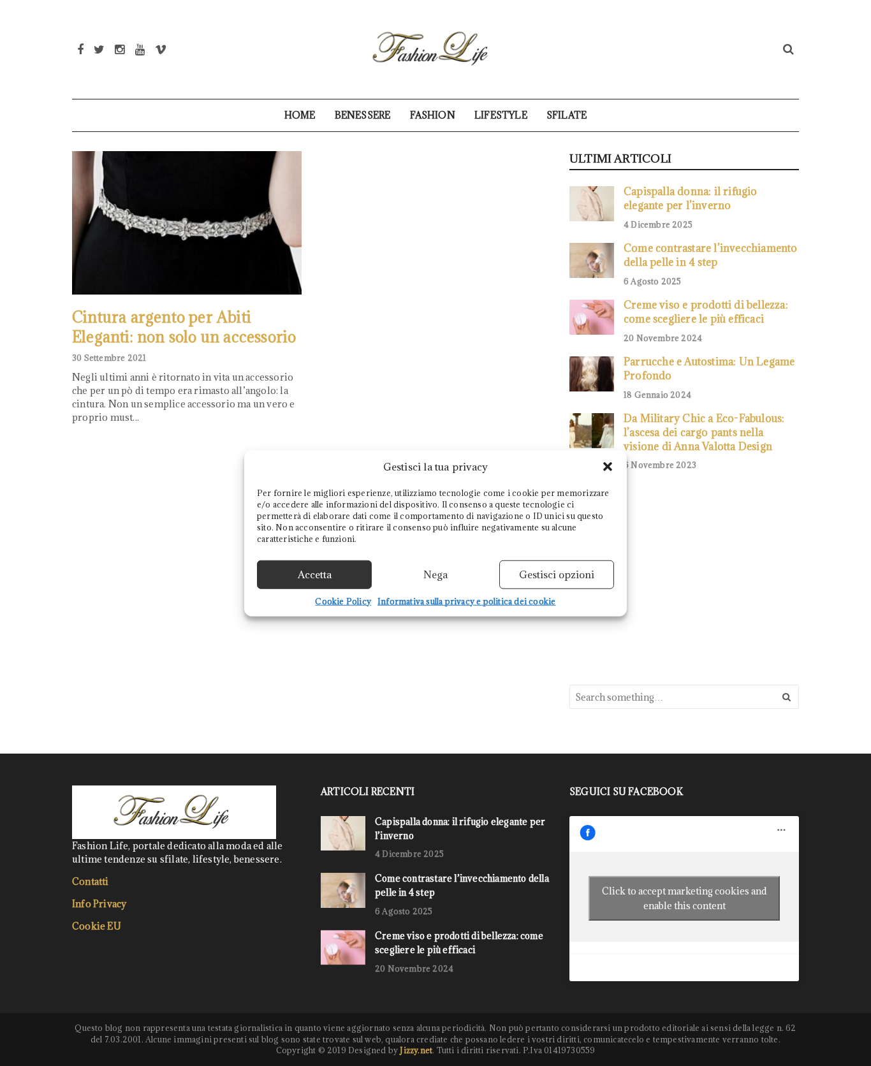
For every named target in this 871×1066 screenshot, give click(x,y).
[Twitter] (99, 49)
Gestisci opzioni (556, 574)
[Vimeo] (161, 49)
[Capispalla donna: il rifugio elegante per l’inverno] (591, 203)
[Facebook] (80, 49)
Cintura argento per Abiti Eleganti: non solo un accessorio (184, 326)
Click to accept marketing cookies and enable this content (684, 898)
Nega (435, 574)
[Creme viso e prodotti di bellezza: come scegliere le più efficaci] (591, 317)
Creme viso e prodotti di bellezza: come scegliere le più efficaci (706, 311)
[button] (607, 466)
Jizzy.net (416, 1050)
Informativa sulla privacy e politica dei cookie (466, 600)
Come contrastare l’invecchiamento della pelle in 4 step (711, 254)
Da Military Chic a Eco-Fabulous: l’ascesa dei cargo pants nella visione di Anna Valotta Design (704, 431)
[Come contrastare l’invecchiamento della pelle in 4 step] (591, 260)
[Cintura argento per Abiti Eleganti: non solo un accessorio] (187, 223)
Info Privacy (99, 904)
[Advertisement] (665, 576)
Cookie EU (96, 926)
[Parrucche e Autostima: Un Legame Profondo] (591, 373)
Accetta (315, 574)
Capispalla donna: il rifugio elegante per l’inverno (691, 198)
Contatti (90, 881)
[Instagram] (119, 49)
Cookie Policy (343, 600)
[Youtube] (140, 49)
